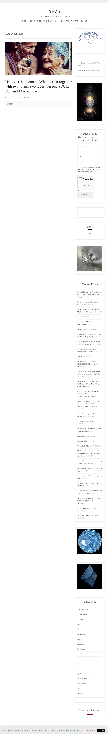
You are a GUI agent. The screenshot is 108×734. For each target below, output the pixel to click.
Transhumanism (82, 679)
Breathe (79, 317)
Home (23, 21)
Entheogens (80, 644)
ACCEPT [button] (101, 730)
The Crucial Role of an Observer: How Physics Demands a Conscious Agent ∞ (89, 453)
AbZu (54, 12)
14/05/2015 (11, 104)
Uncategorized (81, 683)
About (32, 21)
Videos (79, 688)
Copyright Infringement (74, 21)
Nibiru (79, 664)
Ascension (80, 619)
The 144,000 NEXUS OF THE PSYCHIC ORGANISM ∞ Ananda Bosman (87, 364)
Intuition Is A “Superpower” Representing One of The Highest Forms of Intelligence (89, 500)
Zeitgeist (80, 693)
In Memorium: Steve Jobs (85, 329)
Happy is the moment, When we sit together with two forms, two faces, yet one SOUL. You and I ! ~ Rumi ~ (38, 86)
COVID (79, 629)
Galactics (80, 654)
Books (79, 624)
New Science (81, 659)
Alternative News (82, 609)
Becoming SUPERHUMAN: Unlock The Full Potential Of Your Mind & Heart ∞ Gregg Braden (89, 384)
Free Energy (81, 649)
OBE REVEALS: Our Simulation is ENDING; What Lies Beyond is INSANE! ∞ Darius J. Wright (88, 394)
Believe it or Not (82, 441)
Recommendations (47, 21)
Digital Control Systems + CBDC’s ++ (88, 508)
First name (80, 147)
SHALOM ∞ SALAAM (84, 436)
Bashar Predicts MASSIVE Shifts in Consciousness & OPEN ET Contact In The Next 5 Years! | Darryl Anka (89, 404)
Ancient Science (82, 614)
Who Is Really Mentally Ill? (85, 446)
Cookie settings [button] (90, 730)
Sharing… (80, 356)
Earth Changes (81, 634)
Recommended (81, 669)
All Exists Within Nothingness (86, 421)
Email (79, 157)
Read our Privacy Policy (84, 171)
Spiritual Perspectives (17, 98)
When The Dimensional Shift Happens (88, 515)
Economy (80, 639)
